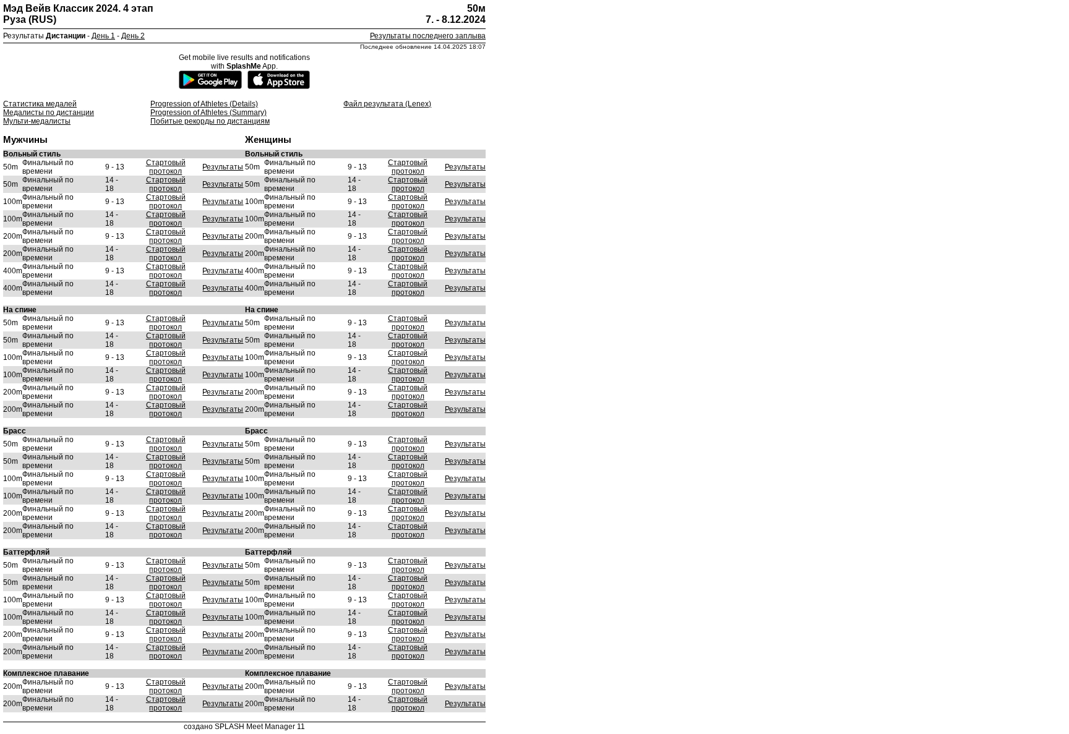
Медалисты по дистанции (48, 112)
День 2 (133, 36)
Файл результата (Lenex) (387, 104)
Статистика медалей (40, 104)
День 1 (103, 36)
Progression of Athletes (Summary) (208, 112)
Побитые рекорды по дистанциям (210, 121)
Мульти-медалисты (37, 121)
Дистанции (65, 36)
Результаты (222, 167)
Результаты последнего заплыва (428, 36)
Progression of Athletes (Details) (204, 104)
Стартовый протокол (166, 167)
